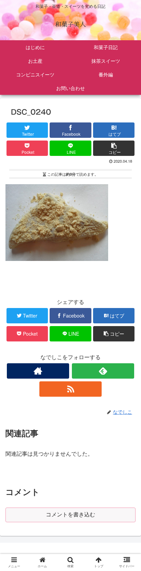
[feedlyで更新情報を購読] (103, 371)
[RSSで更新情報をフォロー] (70, 389)
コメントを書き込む (70, 514)
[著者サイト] (38, 371)
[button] (128, 562)
